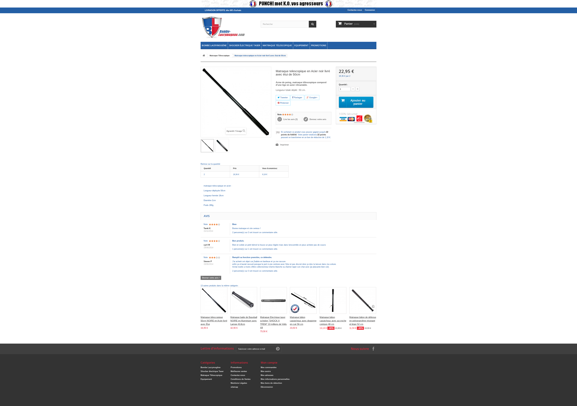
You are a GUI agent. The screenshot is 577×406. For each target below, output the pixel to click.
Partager (297, 97)
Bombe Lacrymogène (214, 45)
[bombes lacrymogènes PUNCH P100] (288, 4)
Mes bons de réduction (271, 383)
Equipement (301, 45)
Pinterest (283, 103)
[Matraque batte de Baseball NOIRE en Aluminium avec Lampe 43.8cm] (243, 300)
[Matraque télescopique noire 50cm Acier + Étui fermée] (222, 145)
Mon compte (269, 362)
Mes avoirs (266, 371)
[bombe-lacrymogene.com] (228, 26)
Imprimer (284, 145)
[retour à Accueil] (204, 56)
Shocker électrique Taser (244, 45)
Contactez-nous (355, 10)
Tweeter (284, 97)
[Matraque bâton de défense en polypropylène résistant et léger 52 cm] (362, 300)
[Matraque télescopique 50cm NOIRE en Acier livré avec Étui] (214, 300)
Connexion (370, 10)
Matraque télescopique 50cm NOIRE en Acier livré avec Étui (214, 320)
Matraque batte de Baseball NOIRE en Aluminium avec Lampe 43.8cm (243, 320)
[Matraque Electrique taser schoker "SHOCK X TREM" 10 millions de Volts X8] (273, 300)
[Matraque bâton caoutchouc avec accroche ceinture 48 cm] (333, 300)
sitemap (234, 387)
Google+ (313, 97)
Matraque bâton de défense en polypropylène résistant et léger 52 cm (362, 320)
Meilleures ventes (239, 371)
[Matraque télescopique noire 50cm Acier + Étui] (207, 145)
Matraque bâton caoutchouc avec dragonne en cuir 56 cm (303, 320)
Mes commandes (268, 367)
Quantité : (343, 84)
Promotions (318, 45)
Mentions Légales (239, 383)
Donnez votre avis (317, 119)
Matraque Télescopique (277, 45)
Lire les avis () (290, 119)
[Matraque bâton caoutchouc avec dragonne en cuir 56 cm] (303, 300)
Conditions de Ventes (240, 379)
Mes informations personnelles (275, 379)
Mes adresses (267, 375)
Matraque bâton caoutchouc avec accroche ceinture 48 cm (333, 320)
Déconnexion (267, 387)
